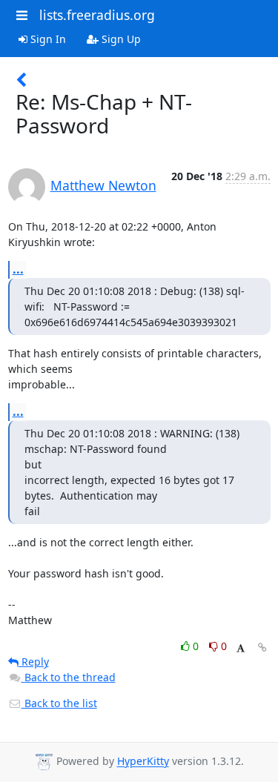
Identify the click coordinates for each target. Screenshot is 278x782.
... (18, 269)
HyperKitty (143, 762)
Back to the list (59, 703)
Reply (34, 662)
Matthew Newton (103, 185)
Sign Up (120, 39)
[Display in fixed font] (241, 648)
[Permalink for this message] (262, 647)
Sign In (46, 39)
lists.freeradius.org (97, 15)
